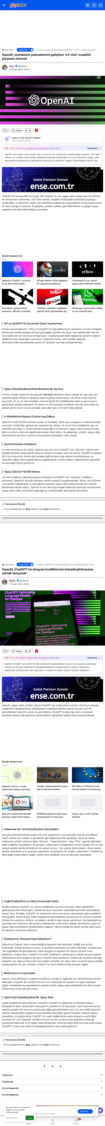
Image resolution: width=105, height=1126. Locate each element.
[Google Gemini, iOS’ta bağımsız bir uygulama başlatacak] (52, 274)
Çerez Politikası (11, 1118)
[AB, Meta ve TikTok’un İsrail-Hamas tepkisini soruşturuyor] (87, 780)
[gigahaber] (18, 5)
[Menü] (4, 5)
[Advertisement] (52, 28)
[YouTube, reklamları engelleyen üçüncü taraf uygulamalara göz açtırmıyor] (52, 302)
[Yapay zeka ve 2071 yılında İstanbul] (87, 807)
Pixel (11, 66)
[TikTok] (61, 1066)
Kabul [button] (30, 1118)
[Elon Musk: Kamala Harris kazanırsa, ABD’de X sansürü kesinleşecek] (17, 302)
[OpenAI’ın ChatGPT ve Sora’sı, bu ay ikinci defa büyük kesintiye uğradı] (17, 274)
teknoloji (48, 394)
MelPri (12, 580)
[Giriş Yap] (94, 5)
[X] (52, 1066)
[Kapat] (95, 1108)
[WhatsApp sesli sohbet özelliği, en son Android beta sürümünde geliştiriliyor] (87, 302)
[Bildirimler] (100, 5)
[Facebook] (44, 1066)
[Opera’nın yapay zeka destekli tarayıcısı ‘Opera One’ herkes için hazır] (17, 807)
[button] (87, 5)
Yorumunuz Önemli (15, 504)
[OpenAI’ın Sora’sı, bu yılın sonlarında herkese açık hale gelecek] (17, 780)
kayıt (46, 509)
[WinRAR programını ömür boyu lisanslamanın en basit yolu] (52, 807)
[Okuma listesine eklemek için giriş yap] (36, 130)
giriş (28, 509)
